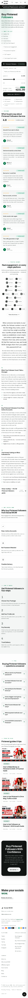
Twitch (3, 936)
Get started (13, 869)
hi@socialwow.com (6, 914)
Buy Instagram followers (18, 937)
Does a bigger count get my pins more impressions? (12, 697)
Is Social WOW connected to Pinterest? (12, 721)
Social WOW (6, 2)
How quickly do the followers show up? (12, 689)
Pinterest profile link (9, 68)
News (2, 973)
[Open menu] (25, 2)
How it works (4, 967)
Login (16, 2)
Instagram (3, 947)
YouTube (3, 945)
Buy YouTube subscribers (18, 947)
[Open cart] (21, 2)
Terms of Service (16, 989)
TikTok (3, 942)
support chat (19, 919)
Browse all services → (7, 898)
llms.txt (3, 993)
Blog (2, 970)
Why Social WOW (5, 962)
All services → (18, 951)
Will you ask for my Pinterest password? (12, 673)
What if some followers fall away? (11, 705)
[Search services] (12, 2)
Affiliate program (5, 965)
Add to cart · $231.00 (13, 94)
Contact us (4, 976)
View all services (13, 314)
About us (3, 959)
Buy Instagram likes (20, 943)
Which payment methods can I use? (12, 713)
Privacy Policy (5, 989)
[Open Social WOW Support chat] (24, 994)
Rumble (3, 939)
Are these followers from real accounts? (12, 681)
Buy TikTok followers (20, 940)
